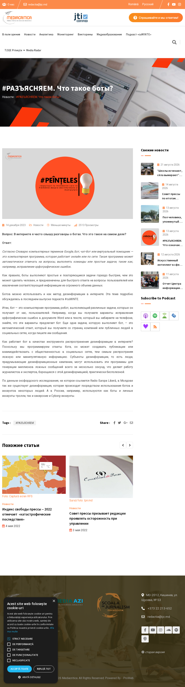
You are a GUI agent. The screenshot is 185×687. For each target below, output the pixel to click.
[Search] (174, 42)
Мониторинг (65, 34)
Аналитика (46, 34)
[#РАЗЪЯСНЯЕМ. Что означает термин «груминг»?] (150, 237)
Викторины (85, 34)
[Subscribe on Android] (164, 316)
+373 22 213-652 (160, 608)
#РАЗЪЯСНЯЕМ (25, 423)
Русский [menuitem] (147, 4)
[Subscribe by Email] (173, 316)
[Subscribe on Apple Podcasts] (145, 316)
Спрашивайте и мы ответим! (158, 17)
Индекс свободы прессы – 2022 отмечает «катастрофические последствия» (27, 514)
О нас (11, 4)
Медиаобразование (109, 34)
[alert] (31, 640)
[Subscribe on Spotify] (155, 316)
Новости (29, 34)
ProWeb (128, 678)
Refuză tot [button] (44, 668)
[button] (123, 445)
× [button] (53, 601)
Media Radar (33, 50)
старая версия (154, 652)
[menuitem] (133, 4)
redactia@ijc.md (37, 4)
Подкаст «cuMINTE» (138, 34)
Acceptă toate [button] (19, 668)
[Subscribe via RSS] (155, 326)
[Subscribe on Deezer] (145, 326)
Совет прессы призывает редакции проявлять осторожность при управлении (97, 518)
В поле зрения (11, 34)
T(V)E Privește (13, 50)
